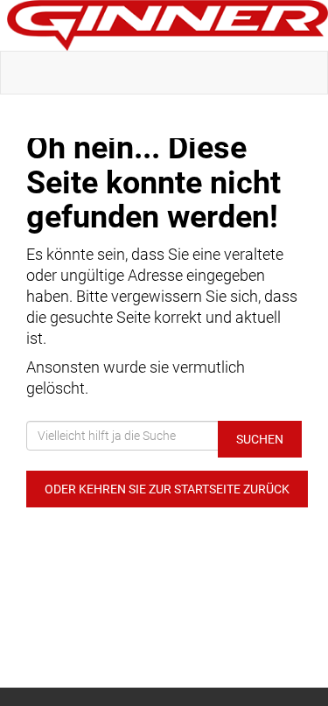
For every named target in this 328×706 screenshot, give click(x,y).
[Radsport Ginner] (167, 25)
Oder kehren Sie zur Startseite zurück (167, 489)
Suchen (259, 439)
